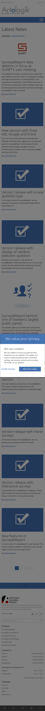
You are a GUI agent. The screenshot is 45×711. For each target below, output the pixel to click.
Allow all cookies (30, 369)
